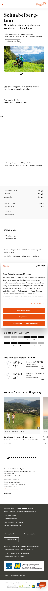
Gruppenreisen (9, 549)
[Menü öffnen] (2, 4)
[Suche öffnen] (9, 4)
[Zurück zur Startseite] (41, 4)
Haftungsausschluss (10, 556)
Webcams (7, 546)
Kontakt (14, 546)
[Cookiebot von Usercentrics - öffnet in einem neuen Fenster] (35, 266)
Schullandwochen (33, 546)
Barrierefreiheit (25, 553)
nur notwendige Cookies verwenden (24, 323)
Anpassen (23, 317)
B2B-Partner (22, 546)
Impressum (22, 556)
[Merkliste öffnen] (8, 4)
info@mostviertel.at (10, 489)
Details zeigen (35, 303)
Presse (17, 549)
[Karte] (6, 4)
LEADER (6, 553)
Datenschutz (15, 553)
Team (32, 549)
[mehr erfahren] (22, 421)
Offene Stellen (25, 549)
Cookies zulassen (24, 310)
